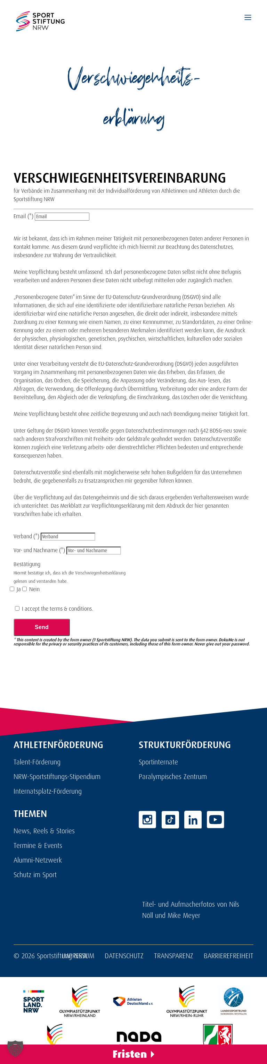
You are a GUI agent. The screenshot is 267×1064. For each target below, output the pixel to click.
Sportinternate (158, 762)
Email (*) (23, 216)
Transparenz (173, 955)
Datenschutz (124, 955)
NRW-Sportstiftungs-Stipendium (57, 776)
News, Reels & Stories (44, 830)
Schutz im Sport (35, 874)
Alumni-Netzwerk (38, 860)
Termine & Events (38, 845)
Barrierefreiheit (228, 955)
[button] (15, 1048)
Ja (18, 589)
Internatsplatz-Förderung (48, 791)
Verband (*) (27, 536)
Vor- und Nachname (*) (40, 550)
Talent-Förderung (37, 762)
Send (42, 627)
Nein (34, 589)
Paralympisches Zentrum (173, 776)
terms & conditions (71, 608)
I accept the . (57, 608)
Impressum (78, 955)
